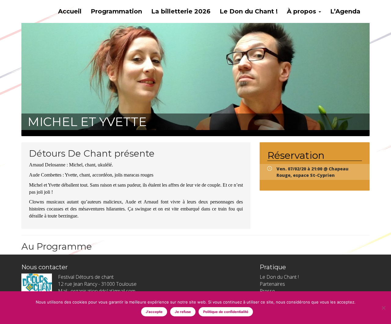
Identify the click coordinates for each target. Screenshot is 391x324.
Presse (267, 291)
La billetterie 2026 (180, 11)
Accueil (70, 11)
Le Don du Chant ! (249, 11)
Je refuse (183, 312)
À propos (302, 11)
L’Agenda (345, 11)
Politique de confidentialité (225, 312)
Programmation (116, 11)
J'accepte (154, 312)
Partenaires (272, 284)
